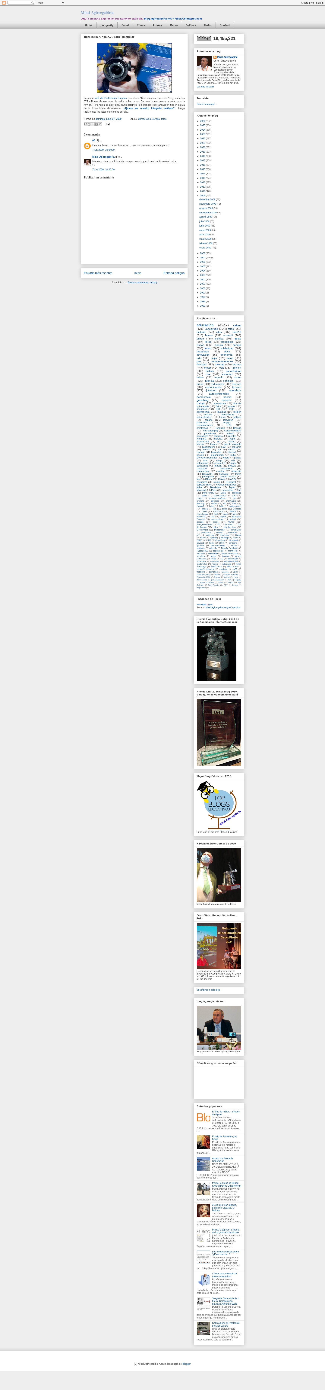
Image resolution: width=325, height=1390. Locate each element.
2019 (203, 152)
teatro (238, 474)
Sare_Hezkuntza (204, 524)
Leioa (211, 506)
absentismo (218, 551)
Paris (213, 490)
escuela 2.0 (219, 463)
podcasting (202, 465)
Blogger (186, 1363)
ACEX (233, 479)
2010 (203, 191)
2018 (203, 156)
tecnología (227, 341)
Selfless (191, 25)
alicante (236, 383)
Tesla (231, 409)
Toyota (217, 577)
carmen (200, 452)
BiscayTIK (207, 474)
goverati (200, 543)
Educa (141, 25)
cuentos (232, 436)
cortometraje (203, 471)
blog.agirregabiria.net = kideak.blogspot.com (173, 18)
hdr (219, 449)
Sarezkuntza (202, 514)
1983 (203, 306)
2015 (203, 169)
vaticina (200, 553)
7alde (221, 506)
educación (205, 325)
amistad (219, 364)
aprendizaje (220, 403)
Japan (232, 487)
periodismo (210, 433)
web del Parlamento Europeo (111, 98)
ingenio (219, 377)
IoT (198, 535)
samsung (213, 572)
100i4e (221, 479)
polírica (237, 417)
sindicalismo (226, 468)
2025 (203, 125)
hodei (211, 543)
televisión (228, 420)
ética (227, 351)
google (200, 455)
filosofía (237, 428)
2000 (203, 288)
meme (216, 482)
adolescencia (235, 506)
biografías (216, 452)
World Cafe (232, 566)
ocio (221, 367)
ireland (233, 519)
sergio (216, 522)
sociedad (227, 374)
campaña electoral (205, 569)
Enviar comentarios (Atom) (142, 282)
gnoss (213, 556)
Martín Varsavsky (230, 553)
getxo (238, 338)
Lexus (199, 498)
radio (233, 455)
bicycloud (233, 540)
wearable (232, 532)
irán (229, 580)
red (233, 460)
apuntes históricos (217, 498)
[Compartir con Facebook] (96, 124)
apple (232, 438)
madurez (217, 438)
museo (231, 449)
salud (230, 358)
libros (208, 341)
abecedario (233, 559)
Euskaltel (231, 482)
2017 (203, 160)
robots (225, 457)
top (218, 441)
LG (221, 559)
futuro (207, 348)
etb (224, 503)
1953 (221, 543)
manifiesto (232, 551)
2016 (203, 165)
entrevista (201, 561)
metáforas (203, 351)
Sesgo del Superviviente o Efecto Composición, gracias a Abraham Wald (225, 1301)
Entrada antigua (174, 273)
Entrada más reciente (98, 273)
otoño (235, 538)
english (223, 517)
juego (225, 514)
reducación (217, 383)
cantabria (233, 543)
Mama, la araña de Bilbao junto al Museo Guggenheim (226, 1184)
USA (229, 425)
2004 (203, 270)
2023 (203, 134)
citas (219, 331)
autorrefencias (204, 417)
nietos (237, 377)
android (213, 538)
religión (237, 412)
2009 (203, 195)
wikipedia (236, 471)
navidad (220, 471)
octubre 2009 (206, 208)
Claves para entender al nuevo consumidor (224, 1275)
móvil (223, 447)
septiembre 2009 (208, 212)
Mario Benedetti (203, 574)
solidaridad (226, 348)
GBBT (235, 572)
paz (199, 361)
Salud (125, 25)
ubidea (214, 503)
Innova (157, 25)
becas (235, 585)
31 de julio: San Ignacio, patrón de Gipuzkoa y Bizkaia (224, 1208)
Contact (225, 25)
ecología (228, 380)
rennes (219, 532)
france (222, 417)
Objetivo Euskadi (230, 574)
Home (88, 25)
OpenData (220, 540)
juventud (211, 390)
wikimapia (226, 564)
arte (199, 358)
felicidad (202, 364)
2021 (203, 143)
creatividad (202, 428)
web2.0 (236, 331)
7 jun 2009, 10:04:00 (103, 149)
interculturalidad (218, 545)
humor (209, 335)
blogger (227, 422)
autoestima (227, 490)
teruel (224, 509)
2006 (203, 262)
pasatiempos (233, 371)
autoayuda (211, 328)
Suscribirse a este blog (208, 990)
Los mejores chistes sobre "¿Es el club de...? (225, 1253)
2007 (203, 257)
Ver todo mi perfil (205, 86)
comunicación (213, 387)
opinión (236, 367)
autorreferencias (219, 393)
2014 (203, 173)
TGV (226, 585)
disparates (201, 588)
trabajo (201, 403)
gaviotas (200, 545)
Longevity (106, 25)
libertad (232, 452)
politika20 (202, 468)
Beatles (225, 572)
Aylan (220, 582)
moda (204, 495)
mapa (233, 463)
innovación (203, 354)
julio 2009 (204, 221)
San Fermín (213, 585)
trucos (200, 344)
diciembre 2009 (207, 199)
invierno (225, 556)
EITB (204, 511)
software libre (204, 484)
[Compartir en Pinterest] (100, 124)
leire (235, 514)
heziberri (201, 572)
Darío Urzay (208, 493)
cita (234, 498)
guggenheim (217, 455)
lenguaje (220, 428)
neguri (215, 564)
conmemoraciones (222, 361)
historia (201, 331)
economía (226, 354)
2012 (203, 182)
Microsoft (201, 490)
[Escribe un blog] (89, 124)
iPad (216, 514)
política (219, 338)
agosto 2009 (206, 217)
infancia (209, 380)
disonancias (202, 580)
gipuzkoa (215, 501)
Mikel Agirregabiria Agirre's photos (223, 607)
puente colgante (232, 444)
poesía (227, 396)
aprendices (202, 436)
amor (200, 383)
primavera (206, 532)
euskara (208, 414)
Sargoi (238, 535)
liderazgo (201, 503)
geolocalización (217, 580)
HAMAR (200, 506)
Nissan (217, 574)
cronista (200, 501)
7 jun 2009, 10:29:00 (103, 169)
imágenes (202, 409)
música (237, 364)
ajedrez (206, 449)
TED (218, 409)
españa (209, 420)
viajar (214, 358)
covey (235, 577)
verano (231, 441)
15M (212, 517)
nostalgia (224, 474)
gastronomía (203, 412)
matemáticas (227, 414)
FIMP (208, 540)
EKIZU (230, 582)
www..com (205, 604)
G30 (234, 495)
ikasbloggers (208, 447)
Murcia (200, 444)
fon (198, 479)
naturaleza (235, 390)
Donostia (237, 509)
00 (93, 140)
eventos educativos (226, 484)
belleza (232, 465)
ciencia (219, 344)
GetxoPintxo (202, 530)
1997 (203, 292)
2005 (203, 266)
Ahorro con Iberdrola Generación (222, 1159)
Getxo (174, 25)
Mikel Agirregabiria (97, 12)
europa (156, 118)
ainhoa (205, 509)
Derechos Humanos (207, 457)
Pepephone (219, 530)
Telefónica (236, 493)
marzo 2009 (205, 239)
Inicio (137, 273)
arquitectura (203, 441)
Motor (208, 25)
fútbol (199, 487)
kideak (230, 433)
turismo (236, 387)
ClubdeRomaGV (232, 430)
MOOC (231, 522)
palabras (201, 548)
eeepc (219, 460)
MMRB (233, 511)
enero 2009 (205, 247)
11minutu (229, 524)
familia (237, 344)
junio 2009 (205, 225)
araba (223, 493)
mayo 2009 (205, 230)
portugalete (208, 476)
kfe (214, 509)
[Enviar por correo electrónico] (85, 124)
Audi (234, 503)
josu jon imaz (230, 527)
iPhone (209, 479)
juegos (237, 457)
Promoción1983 (203, 577)
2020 (203, 147)
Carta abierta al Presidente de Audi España (226, 1324)
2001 (203, 284)
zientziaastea (219, 495)
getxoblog (202, 400)
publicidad (202, 422)
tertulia (218, 465)
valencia (213, 548)
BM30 (199, 540)
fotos (164, 118)
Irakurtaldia (213, 553)
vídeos (237, 325)
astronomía (202, 463)
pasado (200, 522)
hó (239, 490)
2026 (203, 121)
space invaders (207, 582)
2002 (203, 279)
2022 (203, 138)
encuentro (202, 482)
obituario (218, 436)
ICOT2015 (218, 511)
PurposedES (202, 551)
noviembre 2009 (208, 203)
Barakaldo (215, 487)
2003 (203, 275)
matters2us (202, 564)
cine (208, 374)
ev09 (235, 569)
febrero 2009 (206, 243)
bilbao (200, 338)
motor (207, 367)
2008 (203, 253)
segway (238, 580)
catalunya (210, 535)
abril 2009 (204, 234)
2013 (203, 178)
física (218, 406)
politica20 (201, 517)
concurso (236, 447)
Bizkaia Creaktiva (229, 548)
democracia (144, 118)
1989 (203, 301)
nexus (234, 545)
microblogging (210, 430)
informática (231, 501)
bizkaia (210, 371)
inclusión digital (231, 561)
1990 (203, 297)
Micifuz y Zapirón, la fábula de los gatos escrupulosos (225, 1231)
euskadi (228, 335)
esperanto (214, 561)
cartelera (201, 556)
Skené (203, 538)
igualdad (221, 412)
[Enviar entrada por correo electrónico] (107, 124)
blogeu (213, 444)
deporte (226, 400)
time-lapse (224, 535)
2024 (203, 130)
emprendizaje (217, 519)
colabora (223, 569)
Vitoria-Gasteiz (228, 476)
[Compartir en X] (93, 124)
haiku (215, 527)
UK (218, 524)
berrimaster (236, 530)
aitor (205, 460)
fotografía (201, 438)
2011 (203, 187)
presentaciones (205, 425)
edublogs (225, 538)
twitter (200, 377)
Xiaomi (226, 577)
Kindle (213, 559)
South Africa (216, 566)
